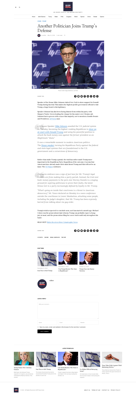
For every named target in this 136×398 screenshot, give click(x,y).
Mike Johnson (61, 126)
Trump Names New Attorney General (23, 368)
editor (44, 35)
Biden (56, 16)
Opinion (82, 16)
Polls (62, 16)
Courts (40, 237)
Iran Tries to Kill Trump (44, 271)
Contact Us (105, 390)
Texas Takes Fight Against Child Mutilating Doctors (112, 366)
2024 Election (41, 16)
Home (33, 16)
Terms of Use (96, 390)
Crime (89, 16)
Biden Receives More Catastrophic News (62, 222)
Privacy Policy (115, 390)
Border (95, 16)
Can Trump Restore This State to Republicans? (67, 270)
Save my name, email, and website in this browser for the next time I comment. (63, 327)
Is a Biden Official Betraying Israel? (88, 370)
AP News (53, 119)
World (75, 16)
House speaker (47, 145)
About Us (87, 390)
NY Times (49, 167)
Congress (68, 16)
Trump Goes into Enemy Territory (86, 270)
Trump (50, 16)
